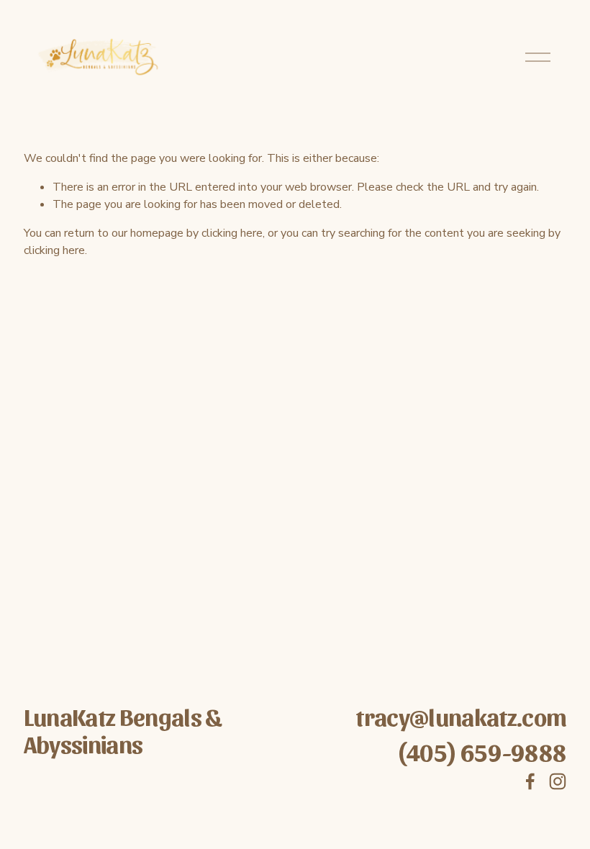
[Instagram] (557, 781)
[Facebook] (530, 781)
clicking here (232, 233)
